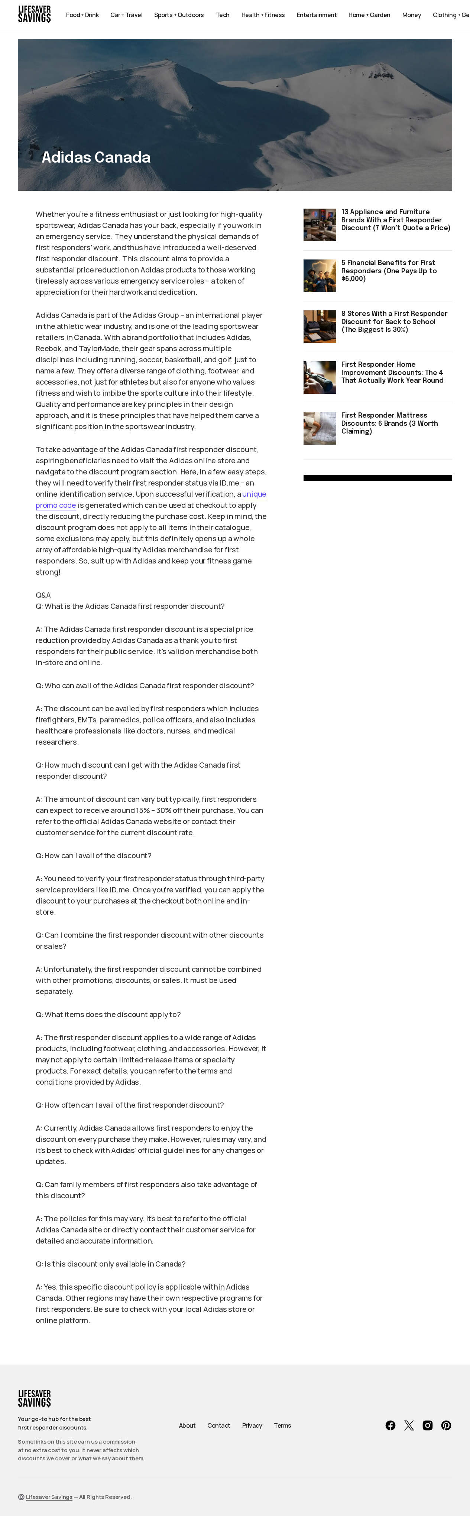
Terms (282, 1425)
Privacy (252, 1425)
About (187, 1425)
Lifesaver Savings (49, 1497)
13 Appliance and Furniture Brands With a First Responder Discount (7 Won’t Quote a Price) (396, 220)
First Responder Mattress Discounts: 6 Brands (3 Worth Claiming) (389, 423)
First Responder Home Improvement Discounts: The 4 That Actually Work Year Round (392, 373)
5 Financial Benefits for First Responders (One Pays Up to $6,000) (389, 271)
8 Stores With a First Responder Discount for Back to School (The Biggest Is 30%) (394, 322)
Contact (218, 1425)
